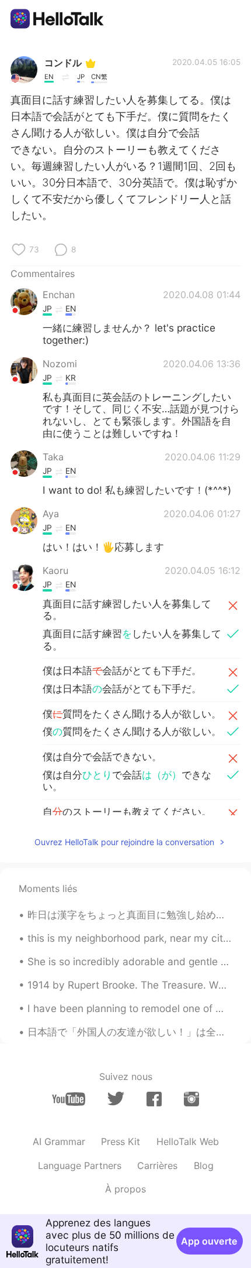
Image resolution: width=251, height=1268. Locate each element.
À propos (125, 1189)
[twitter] (115, 1099)
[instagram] (191, 1099)
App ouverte (209, 1241)
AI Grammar (59, 1141)
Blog (204, 1165)
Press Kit (120, 1141)
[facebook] (154, 1099)
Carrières (157, 1165)
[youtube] (68, 1099)
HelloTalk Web (187, 1141)
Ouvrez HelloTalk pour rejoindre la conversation (124, 842)
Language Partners (79, 1165)
